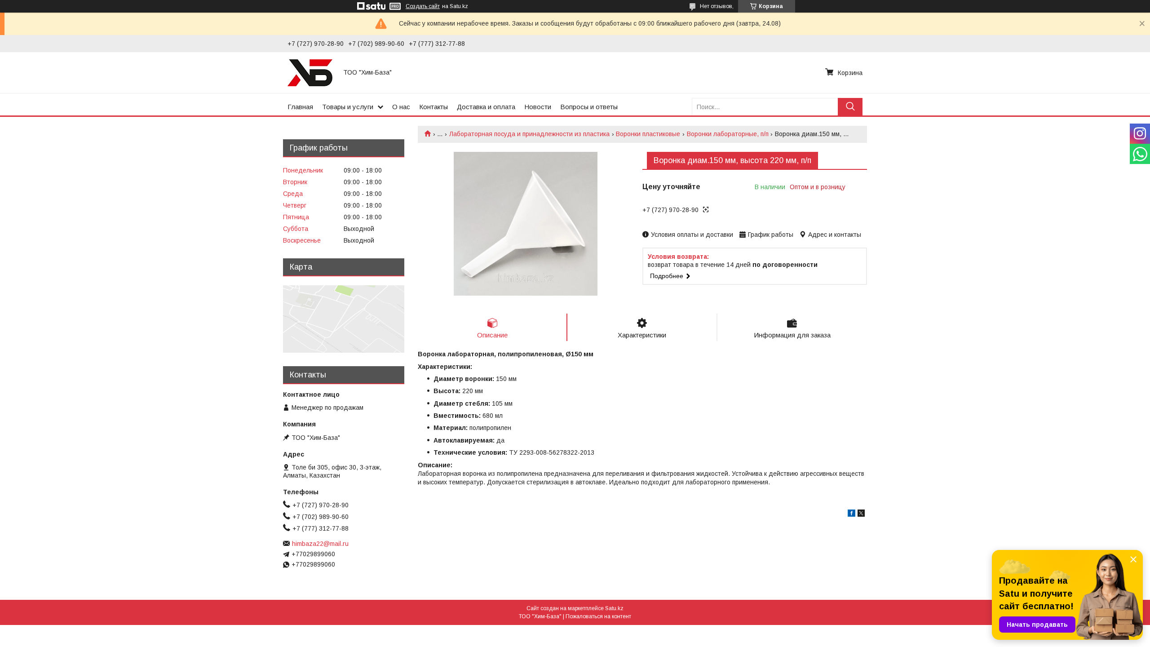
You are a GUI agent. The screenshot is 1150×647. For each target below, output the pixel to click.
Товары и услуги (347, 107)
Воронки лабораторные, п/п (728, 133)
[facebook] (851, 514)
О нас (401, 107)
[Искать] (850, 106)
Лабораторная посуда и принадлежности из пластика (529, 133)
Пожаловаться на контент (598, 616)
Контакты (433, 107)
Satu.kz (614, 608)
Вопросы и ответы (589, 107)
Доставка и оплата (486, 107)
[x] (861, 514)
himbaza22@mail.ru (320, 543)
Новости (537, 107)
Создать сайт (423, 6)
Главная (300, 107)
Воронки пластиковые (648, 133)
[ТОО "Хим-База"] (310, 72)
